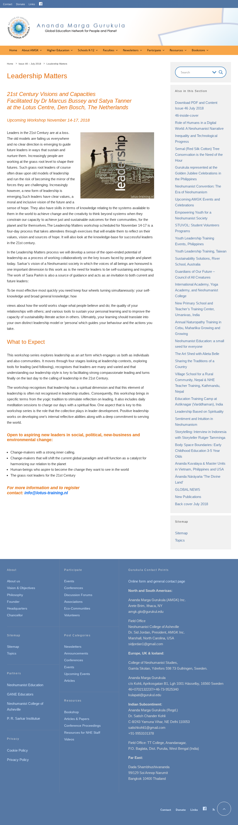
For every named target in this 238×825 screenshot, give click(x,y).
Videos (69, 739)
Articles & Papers (76, 719)
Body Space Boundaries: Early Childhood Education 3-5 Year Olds (198, 450)
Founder (13, 601)
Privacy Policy (18, 760)
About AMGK (30, 50)
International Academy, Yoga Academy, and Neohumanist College (196, 290)
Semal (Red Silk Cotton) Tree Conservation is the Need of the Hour (199, 154)
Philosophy (15, 595)
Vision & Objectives (21, 588)
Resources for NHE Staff (82, 732)
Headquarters (17, 608)
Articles (69, 680)
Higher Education (58, 50)
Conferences (73, 588)
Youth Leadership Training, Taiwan (200, 251)
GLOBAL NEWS (187, 489)
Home (13, 50)
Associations (73, 601)
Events (69, 581)
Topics (180, 540)
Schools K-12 (86, 50)
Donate (20, 4)
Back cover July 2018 (191, 504)
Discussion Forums (78, 595)
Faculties (108, 50)
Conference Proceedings (82, 725)
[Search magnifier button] (221, 72)
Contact (7, 4)
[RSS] (213, 809)
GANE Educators (20, 694)
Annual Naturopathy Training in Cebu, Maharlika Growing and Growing (198, 328)
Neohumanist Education (25, 685)
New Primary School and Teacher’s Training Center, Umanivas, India (195, 309)
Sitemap (181, 533)
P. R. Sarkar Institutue (23, 718)
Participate (154, 50)
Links (32, 4)
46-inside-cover (186, 115)
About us (13, 581)
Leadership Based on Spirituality (199, 411)
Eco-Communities (77, 608)
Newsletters (131, 50)
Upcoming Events (77, 674)
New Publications (188, 497)
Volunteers (72, 615)
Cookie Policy (17, 750)
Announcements (76, 653)
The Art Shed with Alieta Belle (197, 354)
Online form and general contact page (156, 581)
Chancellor (15, 615)
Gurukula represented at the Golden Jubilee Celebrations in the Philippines (198, 173)
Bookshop (71, 712)
